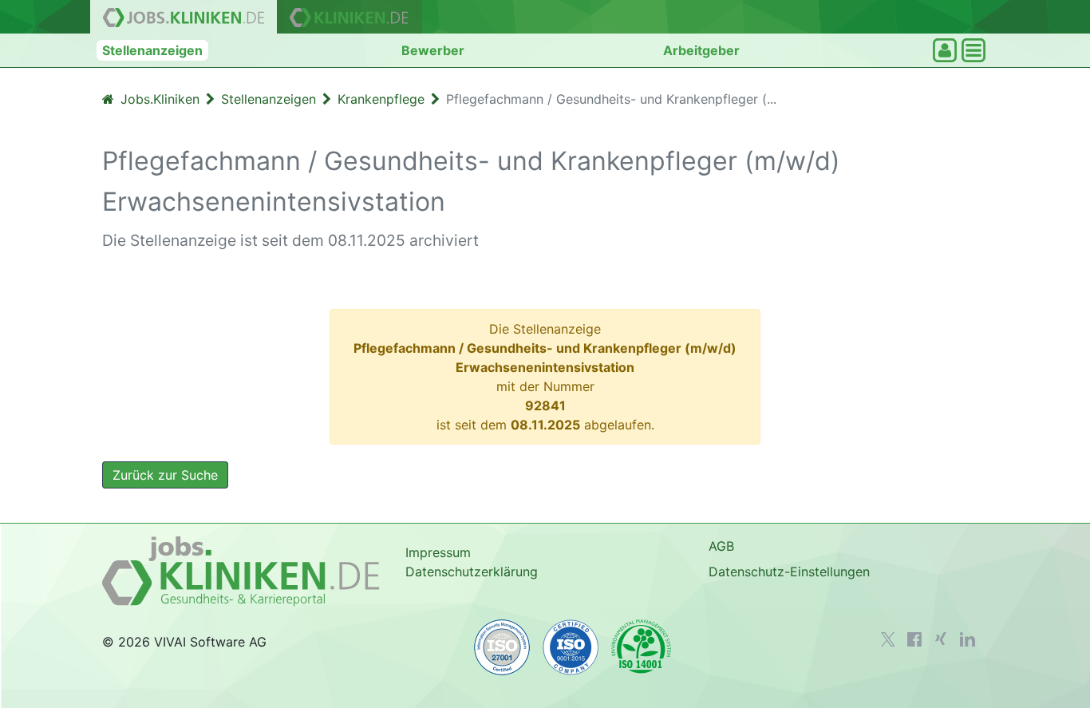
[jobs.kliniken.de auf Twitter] (888, 639)
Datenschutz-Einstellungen (789, 571)
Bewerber (432, 50)
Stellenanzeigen (152, 50)
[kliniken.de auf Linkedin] (967, 639)
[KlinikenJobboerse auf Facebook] (914, 639)
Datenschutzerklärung (471, 571)
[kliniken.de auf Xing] (940, 638)
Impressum (438, 552)
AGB (721, 546)
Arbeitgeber (701, 50)
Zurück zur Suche (165, 475)
